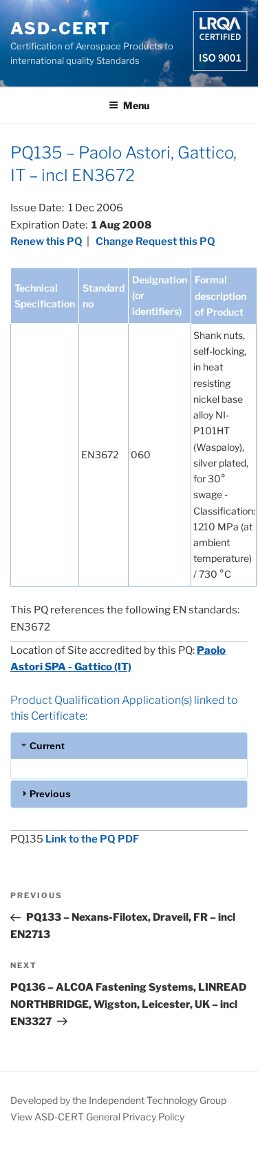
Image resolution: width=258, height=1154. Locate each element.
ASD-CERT (60, 28)
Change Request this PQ (155, 241)
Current (47, 745)
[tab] (129, 745)
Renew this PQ (46, 241)
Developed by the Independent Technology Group (118, 1100)
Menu (136, 105)
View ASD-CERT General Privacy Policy (97, 1116)
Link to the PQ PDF (92, 839)
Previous (50, 793)
